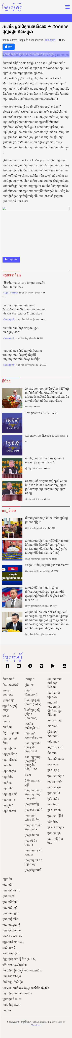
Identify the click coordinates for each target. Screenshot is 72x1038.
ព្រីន (9, 47)
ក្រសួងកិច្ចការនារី (33, 870)
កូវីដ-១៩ (29, 685)
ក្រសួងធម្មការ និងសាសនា (33, 853)
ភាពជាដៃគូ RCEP (12, 1005)
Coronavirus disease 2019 (41, 436)
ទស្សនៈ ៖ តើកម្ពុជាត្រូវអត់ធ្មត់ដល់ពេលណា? (46, 565)
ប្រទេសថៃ (8, 885)
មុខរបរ (6, 716)
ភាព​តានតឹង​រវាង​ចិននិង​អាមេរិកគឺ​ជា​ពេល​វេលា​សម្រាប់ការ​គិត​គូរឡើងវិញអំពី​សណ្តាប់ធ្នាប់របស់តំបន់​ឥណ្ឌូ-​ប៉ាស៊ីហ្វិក (22, 355)
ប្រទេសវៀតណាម (11, 891)
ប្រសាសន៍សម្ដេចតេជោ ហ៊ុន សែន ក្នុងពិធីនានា (54, 709)
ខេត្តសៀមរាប (9, 749)
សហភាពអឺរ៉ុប (54, 788)
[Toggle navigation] (66, 7)
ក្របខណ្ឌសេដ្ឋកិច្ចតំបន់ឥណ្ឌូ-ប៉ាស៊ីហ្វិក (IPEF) (26, 988)
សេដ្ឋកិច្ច (7, 1011)
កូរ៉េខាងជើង (53, 799)
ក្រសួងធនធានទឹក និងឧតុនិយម (33, 828)
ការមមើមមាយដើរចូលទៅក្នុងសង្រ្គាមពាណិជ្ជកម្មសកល (21, 330)
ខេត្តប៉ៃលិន (8, 777)
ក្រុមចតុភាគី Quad (12, 999)
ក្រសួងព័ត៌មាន (32, 835)
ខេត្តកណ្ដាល (9, 800)
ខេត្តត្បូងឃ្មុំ (8, 806)
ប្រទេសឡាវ (8, 896)
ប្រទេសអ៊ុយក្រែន (55, 776)
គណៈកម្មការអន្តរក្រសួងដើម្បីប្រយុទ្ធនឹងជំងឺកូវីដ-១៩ (33, 763)
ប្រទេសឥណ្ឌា (54, 833)
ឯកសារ (6, 722)
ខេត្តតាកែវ (8, 766)
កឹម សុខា (52, 753)
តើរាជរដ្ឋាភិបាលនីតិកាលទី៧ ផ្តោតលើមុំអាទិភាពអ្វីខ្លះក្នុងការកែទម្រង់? (44, 461)
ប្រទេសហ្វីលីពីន (10, 919)
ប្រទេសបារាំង (54, 810)
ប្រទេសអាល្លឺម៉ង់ (55, 816)
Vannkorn (36, 1025)
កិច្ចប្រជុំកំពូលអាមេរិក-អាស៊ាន (17, 994)
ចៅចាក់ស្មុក (53, 742)
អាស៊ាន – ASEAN (12, 936)
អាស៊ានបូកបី (9, 948)
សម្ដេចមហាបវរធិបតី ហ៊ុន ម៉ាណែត (54, 683)
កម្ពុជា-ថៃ (7, 879)
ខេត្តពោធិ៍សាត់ (10, 760)
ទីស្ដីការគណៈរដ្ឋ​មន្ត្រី (33, 783)
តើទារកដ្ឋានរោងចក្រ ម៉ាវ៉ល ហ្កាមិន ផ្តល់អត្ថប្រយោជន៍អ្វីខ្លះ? (46, 520)
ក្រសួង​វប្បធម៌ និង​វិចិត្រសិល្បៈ (33, 863)
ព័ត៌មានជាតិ (8, 679)
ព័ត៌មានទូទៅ (50, 40)
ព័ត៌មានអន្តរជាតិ (8, 319)
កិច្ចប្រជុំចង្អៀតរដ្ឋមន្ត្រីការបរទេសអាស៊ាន (22, 971)
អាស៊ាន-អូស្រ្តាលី (11, 954)
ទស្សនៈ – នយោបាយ (8, 693)
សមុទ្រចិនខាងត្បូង (12, 976)
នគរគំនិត (7, 727)
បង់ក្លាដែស (52, 822)
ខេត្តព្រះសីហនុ (10, 754)
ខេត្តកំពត (7, 783)
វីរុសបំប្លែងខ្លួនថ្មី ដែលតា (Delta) (33, 702)
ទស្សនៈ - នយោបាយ (10, 293)
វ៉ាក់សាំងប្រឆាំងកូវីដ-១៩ (32, 726)
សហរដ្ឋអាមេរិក (12, 259)
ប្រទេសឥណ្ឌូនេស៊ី (11, 925)
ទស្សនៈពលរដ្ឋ (54, 721)
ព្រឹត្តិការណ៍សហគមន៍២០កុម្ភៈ (34, 736)
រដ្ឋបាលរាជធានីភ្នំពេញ (10, 741)
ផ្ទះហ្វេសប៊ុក (9, 700)
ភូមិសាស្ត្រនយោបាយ (52, 734)
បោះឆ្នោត (29, 679)
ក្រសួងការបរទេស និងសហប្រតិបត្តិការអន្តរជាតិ (33, 795)
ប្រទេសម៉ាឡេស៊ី (10, 914)
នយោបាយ (52, 726)
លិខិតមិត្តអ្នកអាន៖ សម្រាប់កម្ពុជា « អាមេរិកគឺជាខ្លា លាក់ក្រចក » (24, 285)
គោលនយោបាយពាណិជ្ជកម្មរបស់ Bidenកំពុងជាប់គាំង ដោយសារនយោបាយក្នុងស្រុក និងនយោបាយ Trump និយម (24, 310)
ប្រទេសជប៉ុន (53, 793)
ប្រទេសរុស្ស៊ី (53, 770)
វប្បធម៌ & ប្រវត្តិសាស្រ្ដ (10, 708)
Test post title (34, 413)
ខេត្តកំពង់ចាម (9, 811)
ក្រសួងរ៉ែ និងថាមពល (31, 843)
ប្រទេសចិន (52, 765)
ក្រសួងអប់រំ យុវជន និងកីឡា (32, 818)
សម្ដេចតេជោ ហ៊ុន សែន (53, 695)
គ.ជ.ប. (28, 775)
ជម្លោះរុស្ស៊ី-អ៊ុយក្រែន (55, 841)
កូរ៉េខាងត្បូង (53, 805)
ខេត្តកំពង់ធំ (8, 789)
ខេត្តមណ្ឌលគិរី (10, 794)
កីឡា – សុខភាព (11, 733)
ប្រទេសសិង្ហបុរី (10, 908)
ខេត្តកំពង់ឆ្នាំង (9, 771)
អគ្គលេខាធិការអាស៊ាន (13, 942)
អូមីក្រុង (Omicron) (31, 693)
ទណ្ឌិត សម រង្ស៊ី (55, 748)
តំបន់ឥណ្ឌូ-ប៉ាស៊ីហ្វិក (13, 982)
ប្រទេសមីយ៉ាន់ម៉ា (11, 902)
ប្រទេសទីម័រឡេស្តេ (12, 931)
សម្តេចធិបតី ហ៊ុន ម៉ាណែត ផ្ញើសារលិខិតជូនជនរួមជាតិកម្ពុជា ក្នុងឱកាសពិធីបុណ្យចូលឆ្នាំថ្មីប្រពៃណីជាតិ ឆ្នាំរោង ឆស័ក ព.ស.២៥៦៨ (45, 594)
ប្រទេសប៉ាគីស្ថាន (55, 828)
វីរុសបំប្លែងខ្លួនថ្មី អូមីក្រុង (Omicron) (32, 714)
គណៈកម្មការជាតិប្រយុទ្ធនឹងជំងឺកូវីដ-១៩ (33, 748)
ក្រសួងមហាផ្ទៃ (32, 804)
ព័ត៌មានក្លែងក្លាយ (55, 759)
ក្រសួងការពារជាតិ (33, 810)
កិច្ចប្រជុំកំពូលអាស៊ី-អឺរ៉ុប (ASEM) (19, 959)
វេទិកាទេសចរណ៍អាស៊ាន (15, 965)
